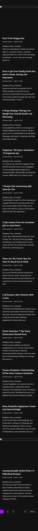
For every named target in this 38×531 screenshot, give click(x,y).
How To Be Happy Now (13, 38)
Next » (32, 511)
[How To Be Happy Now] (19, 20)
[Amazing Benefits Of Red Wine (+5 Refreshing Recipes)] (19, 452)
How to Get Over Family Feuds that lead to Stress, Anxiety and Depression (18, 74)
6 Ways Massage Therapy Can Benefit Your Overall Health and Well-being (17, 113)
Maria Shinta (8, 42)
